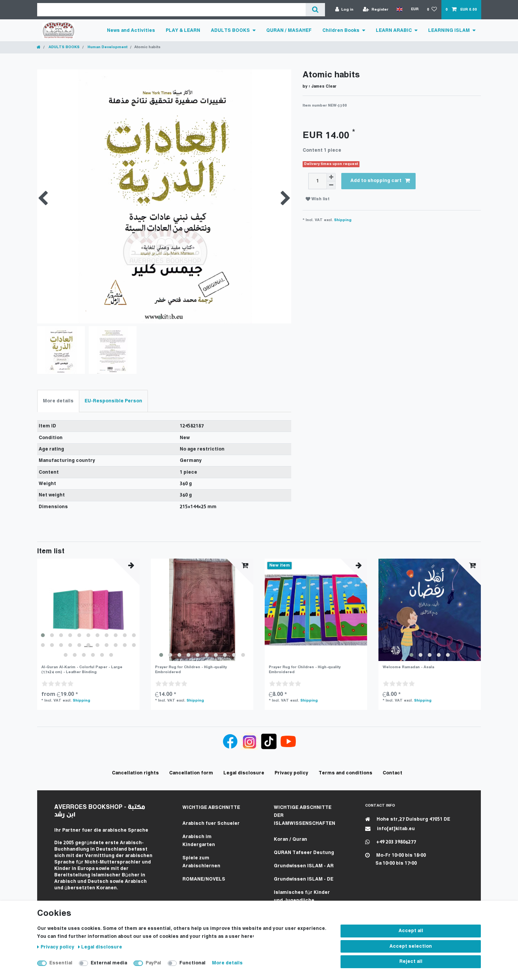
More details (227, 963)
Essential (60, 963)
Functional (192, 963)
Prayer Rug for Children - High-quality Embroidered (191, 669)
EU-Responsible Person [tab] (113, 401)
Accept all (411, 931)
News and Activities (131, 30)
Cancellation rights (135, 773)
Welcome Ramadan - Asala (408, 667)
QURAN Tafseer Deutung (304, 853)
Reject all (410, 961)
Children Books (340, 30)
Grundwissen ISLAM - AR (304, 866)
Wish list (320, 199)
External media (109, 963)
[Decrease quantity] (331, 185)
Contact (392, 773)
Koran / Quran (290, 839)
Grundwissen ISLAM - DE (303, 879)
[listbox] (88, 610)
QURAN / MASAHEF (289, 30)
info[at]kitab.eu (395, 829)
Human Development (106, 47)
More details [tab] (58, 401)
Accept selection (410, 946)
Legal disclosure (101, 947)
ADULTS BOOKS (230, 30)
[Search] (315, 9)
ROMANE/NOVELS (203, 879)
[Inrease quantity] (331, 177)
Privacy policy (58, 947)
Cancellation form (191, 773)
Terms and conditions (345, 773)
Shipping (343, 220)
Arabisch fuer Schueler (211, 823)
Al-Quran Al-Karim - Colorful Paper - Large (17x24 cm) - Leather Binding (81, 669)
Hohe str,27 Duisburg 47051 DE (412, 819)
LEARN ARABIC (394, 30)
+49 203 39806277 (395, 842)
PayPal (153, 963)
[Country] (399, 9)
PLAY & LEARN (183, 30)
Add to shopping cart (376, 181)
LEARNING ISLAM (449, 30)
